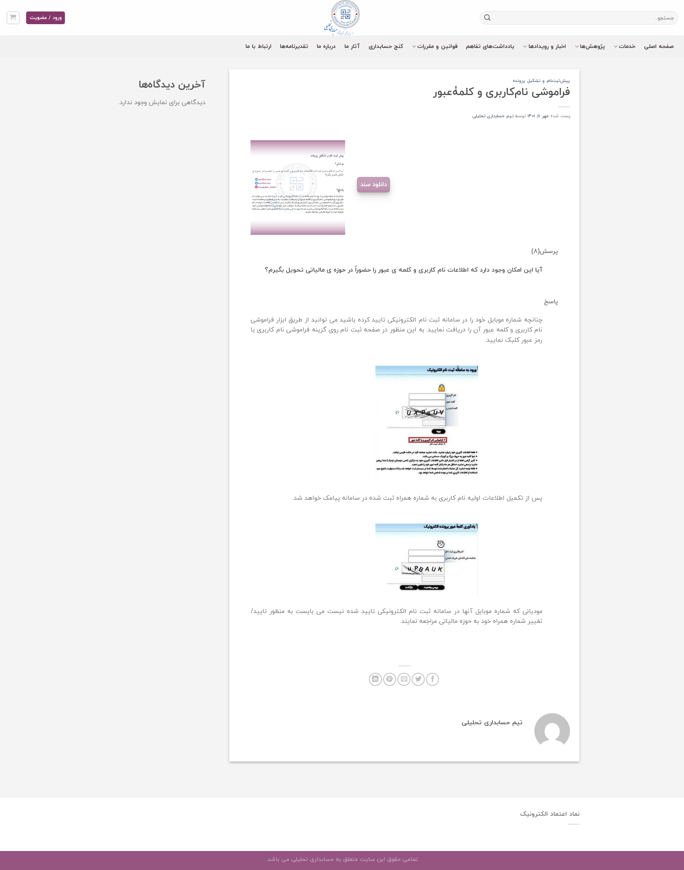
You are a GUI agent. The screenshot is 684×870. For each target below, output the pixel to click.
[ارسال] (487, 18)
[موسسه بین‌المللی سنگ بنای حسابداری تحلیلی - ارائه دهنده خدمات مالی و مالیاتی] (342, 18)
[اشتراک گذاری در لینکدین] (375, 679)
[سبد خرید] (13, 17)
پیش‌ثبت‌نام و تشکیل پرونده (541, 81)
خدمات (627, 46)
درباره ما (326, 46)
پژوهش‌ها (592, 46)
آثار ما (352, 46)
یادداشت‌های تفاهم (490, 46)
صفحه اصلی (659, 46)
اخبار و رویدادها (547, 46)
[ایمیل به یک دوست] (403, 679)
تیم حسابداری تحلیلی (493, 116)
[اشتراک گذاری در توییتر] (418, 679)
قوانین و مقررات (437, 46)
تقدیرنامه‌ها (294, 46)
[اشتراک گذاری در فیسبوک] (432, 679)
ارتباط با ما (258, 46)
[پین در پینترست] (389, 679)
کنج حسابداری (386, 46)
